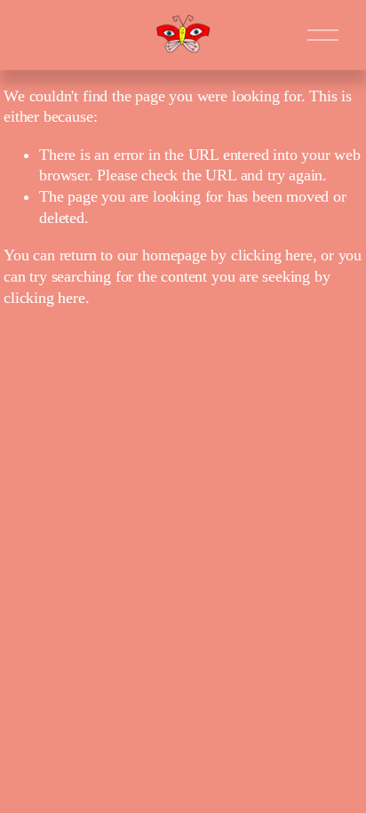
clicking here (272, 255)
